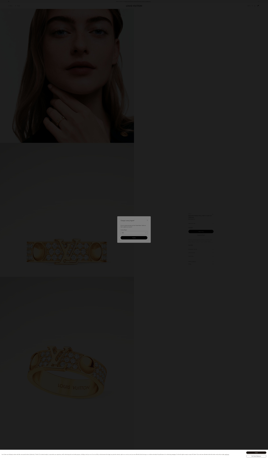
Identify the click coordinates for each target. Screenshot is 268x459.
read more (227, 454)
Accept (256, 452)
